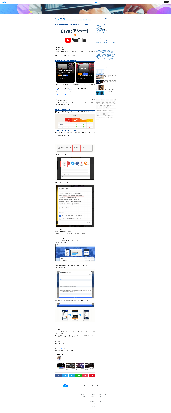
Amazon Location (99, 112)
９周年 (97, 119)
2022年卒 (112, 105)
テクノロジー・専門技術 (100, 29)
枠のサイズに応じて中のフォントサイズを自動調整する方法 (110, 76)
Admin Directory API (99, 108)
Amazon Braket (105, 110)
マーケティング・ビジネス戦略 (62, 368)
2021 (101, 105)
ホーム (60, 15)
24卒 (97, 103)
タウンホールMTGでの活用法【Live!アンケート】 (89, 370)
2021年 (104, 105)
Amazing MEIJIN (113, 108)
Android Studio (108, 115)
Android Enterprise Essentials (100, 115)
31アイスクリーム (102, 103)
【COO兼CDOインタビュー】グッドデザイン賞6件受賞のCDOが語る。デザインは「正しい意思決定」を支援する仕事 (106, 59)
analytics (112, 112)
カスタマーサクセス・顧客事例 (101, 32)
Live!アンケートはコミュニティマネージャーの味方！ (80, 370)
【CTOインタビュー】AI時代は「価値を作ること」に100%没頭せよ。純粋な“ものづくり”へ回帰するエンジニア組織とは (106, 47)
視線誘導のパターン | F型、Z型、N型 (110, 69)
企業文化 (97, 35)
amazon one (104, 112)
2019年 (114, 103)
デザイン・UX (98, 31)
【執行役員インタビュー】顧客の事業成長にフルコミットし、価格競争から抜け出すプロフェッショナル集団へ (106, 55)
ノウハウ (97, 27)
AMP (108, 112)
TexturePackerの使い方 (108, 91)
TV (112, 115)
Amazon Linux (110, 110)
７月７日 (107, 117)
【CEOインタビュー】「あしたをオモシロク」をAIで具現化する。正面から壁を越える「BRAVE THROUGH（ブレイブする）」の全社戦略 (106, 62)
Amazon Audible (99, 110)
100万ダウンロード (108, 103)
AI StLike (107, 108)
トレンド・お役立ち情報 (100, 37)
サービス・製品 (62, 18)
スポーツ (98, 117)
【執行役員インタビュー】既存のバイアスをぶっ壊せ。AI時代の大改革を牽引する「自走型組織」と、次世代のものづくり (106, 50)
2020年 (97, 105)
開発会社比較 (102, 117)
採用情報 (97, 25)
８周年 (111, 117)
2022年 (108, 105)
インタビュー (98, 38)
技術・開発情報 (98, 28)
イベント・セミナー (99, 34)
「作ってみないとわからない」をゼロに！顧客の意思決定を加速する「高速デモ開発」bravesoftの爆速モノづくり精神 (106, 45)
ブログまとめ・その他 (99, 33)
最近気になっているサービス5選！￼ (61, 370)
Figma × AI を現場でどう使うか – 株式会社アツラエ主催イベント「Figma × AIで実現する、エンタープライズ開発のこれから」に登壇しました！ (106, 52)
